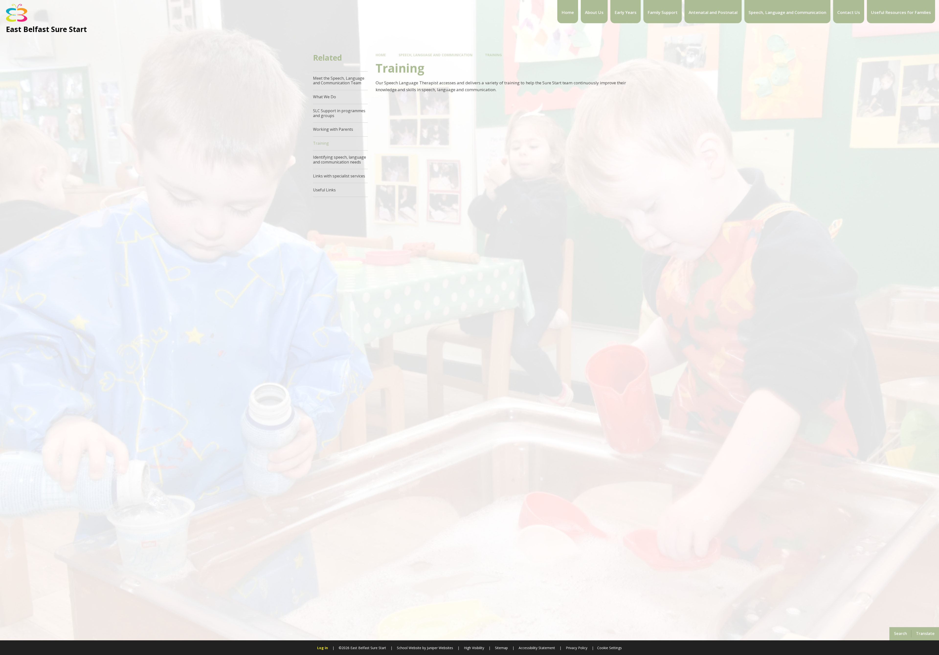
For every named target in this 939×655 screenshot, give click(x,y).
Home (381, 55)
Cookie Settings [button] (609, 647)
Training (493, 55)
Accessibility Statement (537, 647)
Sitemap (501, 647)
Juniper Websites (439, 647)
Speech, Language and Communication (435, 55)
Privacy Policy (576, 647)
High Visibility (474, 647)
